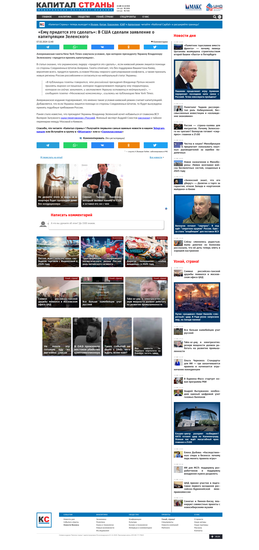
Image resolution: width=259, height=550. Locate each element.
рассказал (144, 118)
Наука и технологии (105, 525)
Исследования (102, 531)
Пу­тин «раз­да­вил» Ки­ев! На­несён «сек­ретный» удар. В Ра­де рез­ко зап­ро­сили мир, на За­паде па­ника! (197, 317)
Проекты (166, 515)
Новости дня (185, 35)
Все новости (156, 157)
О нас (145, 17)
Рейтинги (166, 528)
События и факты (71, 522)
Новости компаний (170, 525)
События (68, 515)
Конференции (135, 519)
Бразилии (113, 24)
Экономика (73, 238)
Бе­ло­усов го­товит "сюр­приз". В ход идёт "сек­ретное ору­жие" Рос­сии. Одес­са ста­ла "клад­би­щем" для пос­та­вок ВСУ (197, 228)
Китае (103, 24)
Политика (100, 522)
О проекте (198, 519)
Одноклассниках (112, 131)
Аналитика (64, 17)
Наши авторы (200, 522)
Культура (133, 522)
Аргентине (134, 24)
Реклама (198, 528)
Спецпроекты (128, 17)
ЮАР (122, 24)
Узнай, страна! (104, 17)
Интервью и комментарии (140, 528)
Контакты (198, 531)
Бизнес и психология (138, 525)
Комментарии (160, 42)
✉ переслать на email (51, 157)
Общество (84, 17)
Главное (47, 17)
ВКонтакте (84, 131)
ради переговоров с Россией (78, 118)
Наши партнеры (201, 525)
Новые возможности (105, 528)
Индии (94, 24)
